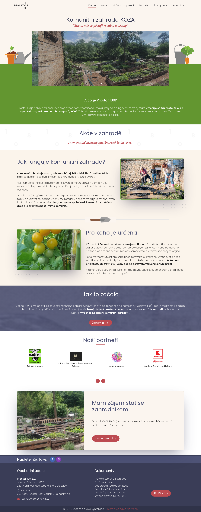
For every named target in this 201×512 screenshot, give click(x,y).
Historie (143, 5)
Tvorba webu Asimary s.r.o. (122, 509)
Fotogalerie (161, 5)
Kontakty (178, 5)
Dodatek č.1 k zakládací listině (111, 485)
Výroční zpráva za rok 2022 (110, 492)
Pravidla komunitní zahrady (110, 478)
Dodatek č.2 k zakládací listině (112, 489)
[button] (97, 83)
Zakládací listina (104, 482)
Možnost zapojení (123, 5)
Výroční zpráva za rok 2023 (110, 496)
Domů (92, 5)
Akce (104, 5)
